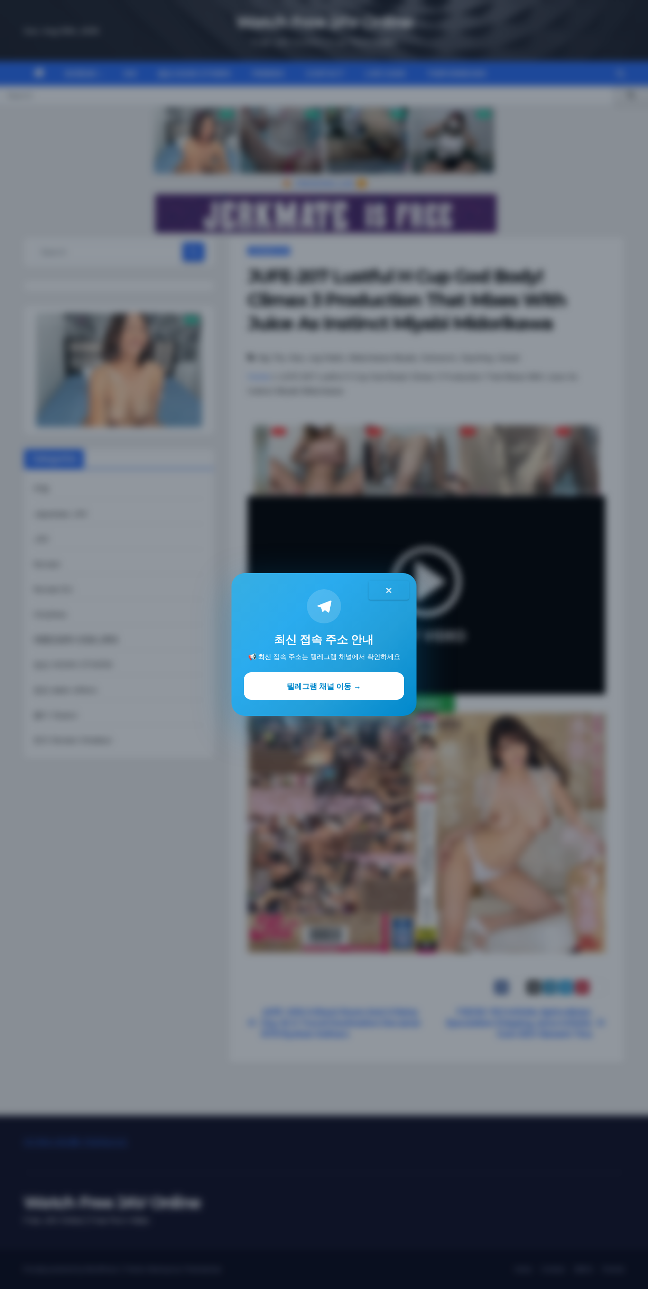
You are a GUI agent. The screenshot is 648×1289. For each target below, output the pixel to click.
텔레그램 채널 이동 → (324, 686)
